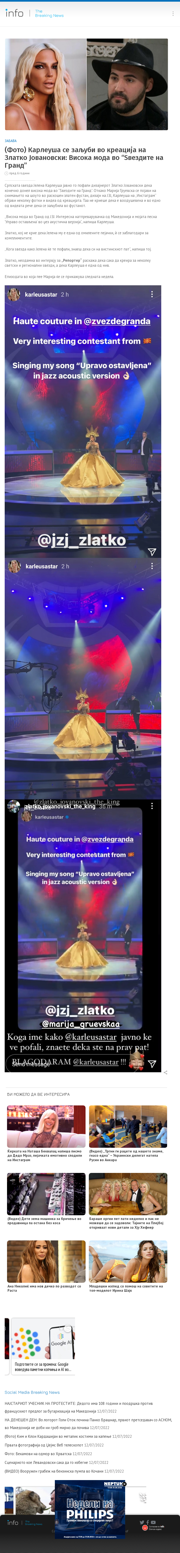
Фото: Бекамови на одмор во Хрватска (38, 1453)
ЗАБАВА (11, 141)
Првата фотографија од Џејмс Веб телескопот (44, 1445)
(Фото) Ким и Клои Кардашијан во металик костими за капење (58, 1436)
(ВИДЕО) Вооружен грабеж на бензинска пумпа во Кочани (54, 1471)
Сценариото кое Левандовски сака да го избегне (46, 1462)
